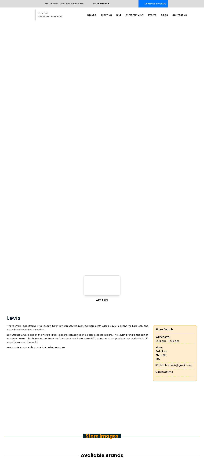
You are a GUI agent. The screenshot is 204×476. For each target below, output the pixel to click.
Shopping (106, 15)
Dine (118, 15)
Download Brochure (155, 3)
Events (152, 15)
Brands (91, 15)
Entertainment (135, 15)
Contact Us (179, 15)
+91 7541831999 (101, 3)
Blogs (164, 15)
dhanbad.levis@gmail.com (175, 365)
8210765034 (165, 372)
